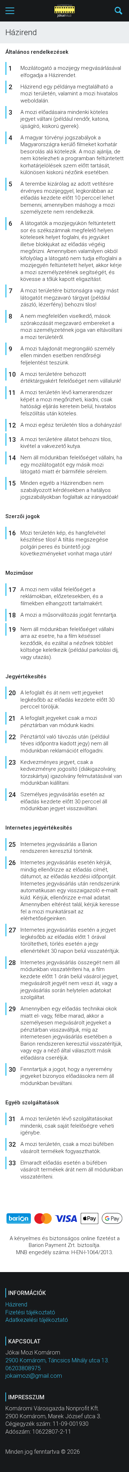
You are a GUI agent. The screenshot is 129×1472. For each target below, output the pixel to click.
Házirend (16, 1304)
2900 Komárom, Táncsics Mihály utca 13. (57, 1360)
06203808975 (23, 1368)
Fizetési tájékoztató (30, 1312)
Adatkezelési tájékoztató (36, 1319)
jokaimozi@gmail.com (33, 1375)
